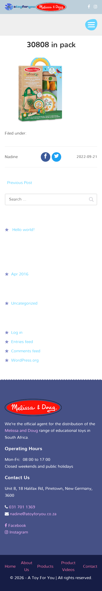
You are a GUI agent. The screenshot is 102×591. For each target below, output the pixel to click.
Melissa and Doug (21, 431)
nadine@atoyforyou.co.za (33, 514)
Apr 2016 (19, 274)
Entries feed (22, 342)
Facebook (16, 526)
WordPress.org (25, 360)
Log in (17, 333)
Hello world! (23, 230)
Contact (90, 566)
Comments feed (25, 351)
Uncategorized (24, 303)
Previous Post (19, 183)
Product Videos (68, 566)
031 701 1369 (22, 507)
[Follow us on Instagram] (95, 7)
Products (45, 566)
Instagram (18, 532)
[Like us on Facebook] (89, 7)
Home (10, 566)
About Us (26, 566)
